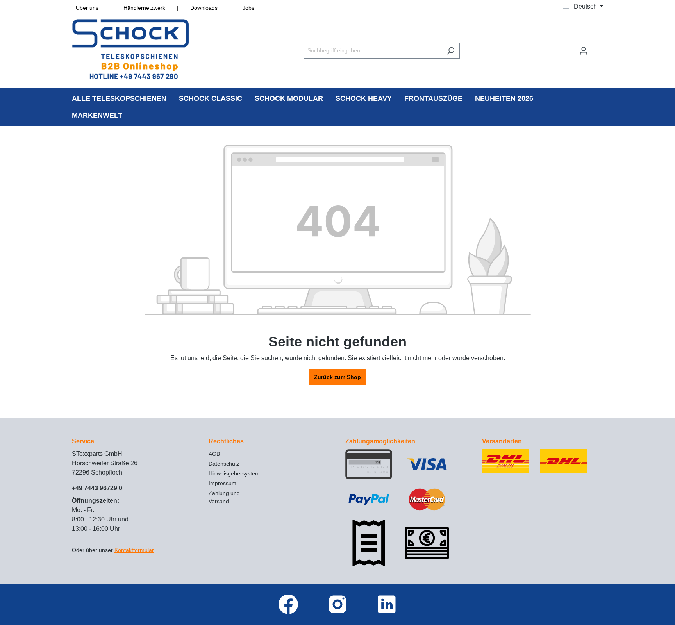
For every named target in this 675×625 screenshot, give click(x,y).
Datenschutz (224, 464)
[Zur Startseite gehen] (130, 49)
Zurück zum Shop (337, 377)
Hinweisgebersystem (234, 473)
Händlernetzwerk (144, 8)
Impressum (222, 483)
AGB (214, 454)
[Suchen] (450, 51)
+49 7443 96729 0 (97, 488)
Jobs (248, 8)
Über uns (87, 8)
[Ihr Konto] (583, 51)
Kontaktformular (134, 550)
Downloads (204, 8)
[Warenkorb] (598, 47)
